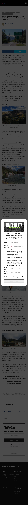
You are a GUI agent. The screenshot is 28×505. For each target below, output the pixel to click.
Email (5, 242)
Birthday (6, 277)
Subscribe (14, 281)
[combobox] (12, 246)
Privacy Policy (17, 265)
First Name (6, 268)
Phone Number (6, 246)
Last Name (6, 272)
